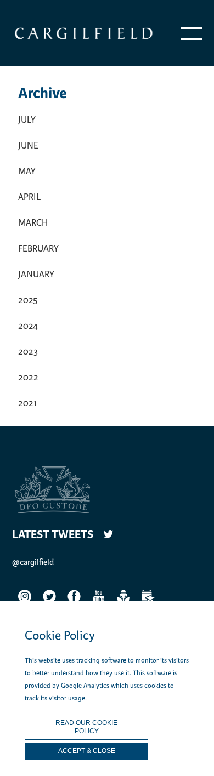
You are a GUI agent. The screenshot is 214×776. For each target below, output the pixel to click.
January (36, 274)
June (28, 145)
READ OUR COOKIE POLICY (86, 727)
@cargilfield (33, 562)
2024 (28, 326)
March (33, 223)
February (38, 248)
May (27, 171)
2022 (28, 377)
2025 (27, 300)
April (29, 197)
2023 (28, 351)
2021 (27, 403)
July (27, 119)
